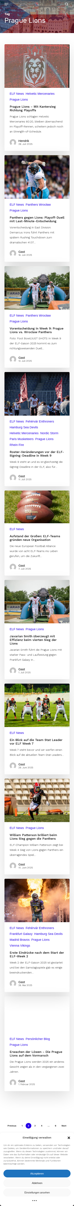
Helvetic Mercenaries (40, 93)
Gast (21, 252)
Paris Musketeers (22, 439)
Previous (12, 1126)
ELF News (17, 93)
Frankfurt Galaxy (21, 934)
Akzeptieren (37, 1173)
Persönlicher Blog (38, 1039)
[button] (69, 1138)
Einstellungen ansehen (37, 1192)
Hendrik (23, 141)
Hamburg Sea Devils (24, 427)
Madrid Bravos (20, 939)
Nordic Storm (49, 433)
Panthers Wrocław (38, 204)
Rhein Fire (17, 445)
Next (64, 1126)
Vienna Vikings (20, 945)
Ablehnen (37, 1183)
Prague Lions (19, 99)
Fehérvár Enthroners (40, 421)
